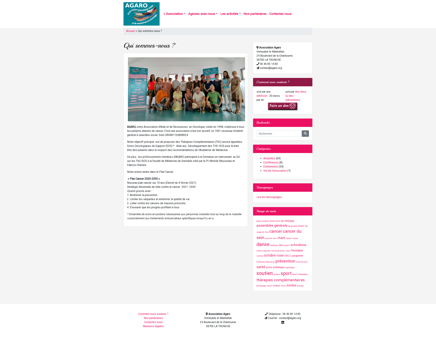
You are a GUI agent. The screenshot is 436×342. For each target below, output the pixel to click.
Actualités (269, 158)
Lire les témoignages (269, 197)
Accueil (130, 31)
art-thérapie (287, 220)
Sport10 (295, 274)
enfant (259, 251)
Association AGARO (296, 226)
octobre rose (274, 255)
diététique (274, 245)
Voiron (283, 286)
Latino (287, 251)
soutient (277, 274)
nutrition (259, 256)
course (295, 238)
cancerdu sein (271, 238)
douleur (287, 245)
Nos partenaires (255, 14)
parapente (297, 255)
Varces (269, 286)
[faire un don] (283, 106)
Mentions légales (153, 326)
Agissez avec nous (201, 14)
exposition (266, 251)
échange (300, 286)
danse (262, 244)
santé (260, 267)
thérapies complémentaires (280, 280)
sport (286, 273)
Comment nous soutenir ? (153, 314)
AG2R (278, 221)
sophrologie (290, 267)
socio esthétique (275, 267)
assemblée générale (271, 225)
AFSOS (272, 221)
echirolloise (298, 245)
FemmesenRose (278, 251)
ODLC (287, 255)
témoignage (261, 286)
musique (297, 250)
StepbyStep (303, 274)
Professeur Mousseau (265, 262)
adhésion (261, 95)
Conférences (271, 162)
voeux (276, 285)
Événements (270, 166)
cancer (275, 231)
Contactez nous (280, 14)
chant (281, 238)
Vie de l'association (275, 170)
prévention (285, 261)
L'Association (173, 14)
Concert (289, 238)
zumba (291, 285)
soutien (264, 273)
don (281, 245)
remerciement (301, 262)
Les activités (229, 14)
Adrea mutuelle (262, 221)
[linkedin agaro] (282, 322)
